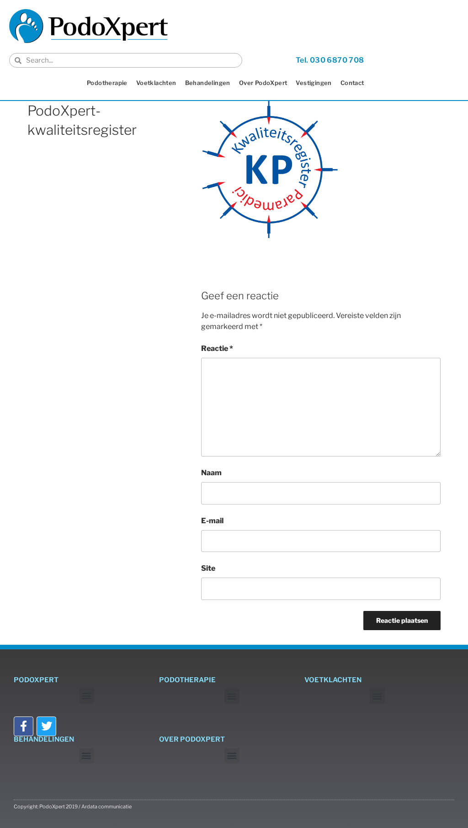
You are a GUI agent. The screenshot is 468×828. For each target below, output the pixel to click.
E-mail (212, 520)
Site (208, 568)
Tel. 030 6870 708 (330, 60)
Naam (211, 472)
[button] (86, 695)
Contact (352, 82)
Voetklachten (156, 82)
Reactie (217, 348)
